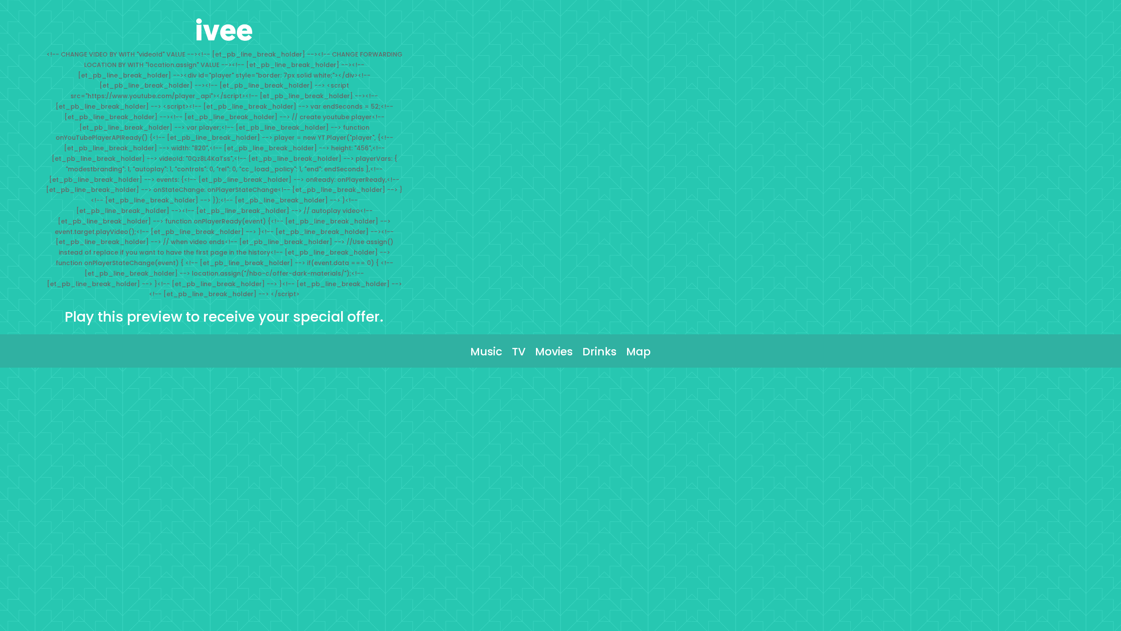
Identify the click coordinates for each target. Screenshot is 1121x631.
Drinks (599, 354)
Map (638, 354)
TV (518, 354)
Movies (554, 354)
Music (486, 354)
